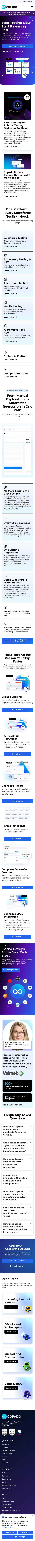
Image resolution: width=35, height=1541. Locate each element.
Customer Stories (8, 1450)
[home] (9, 7)
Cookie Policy (7, 1504)
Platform (5, 1444)
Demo (4, 1460)
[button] (31, 7)
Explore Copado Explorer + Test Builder (17, 641)
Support (5, 1447)
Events (4, 1457)
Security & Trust (8, 1501)
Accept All (9, 1532)
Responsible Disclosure (11, 1511)
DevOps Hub (7, 1454)
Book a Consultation (17, 46)
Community (6, 1479)
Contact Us (6, 1488)
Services (5, 1463)
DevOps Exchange (9, 1485)
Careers (5, 1476)
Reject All (25, 1532)
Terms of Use (7, 1508)
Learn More (11, 1307)
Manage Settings (17, 1537)
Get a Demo (17, 710)
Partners (5, 1473)
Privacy (4, 1498)
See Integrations (10, 970)
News (4, 1482)
